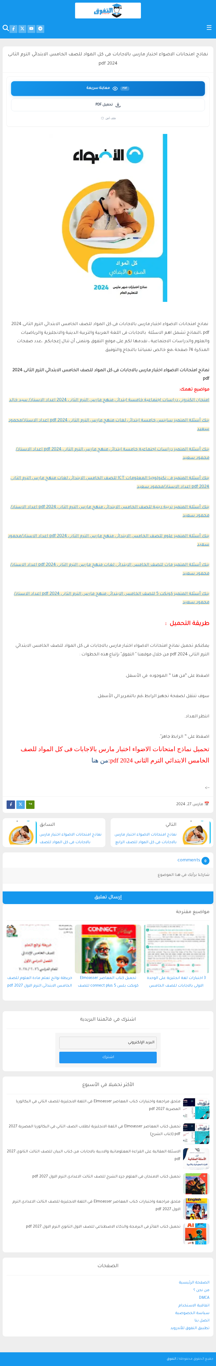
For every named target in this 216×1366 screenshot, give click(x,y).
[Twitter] (20, 804)
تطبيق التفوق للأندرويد (189, 1328)
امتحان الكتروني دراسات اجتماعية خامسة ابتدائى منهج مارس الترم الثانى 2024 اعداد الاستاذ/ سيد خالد (109, 400)
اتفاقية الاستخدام (193, 1306)
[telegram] (40, 29)
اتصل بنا (201, 1321)
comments (189, 860)
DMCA (204, 1298)
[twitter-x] (22, 29)
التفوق (171, 1359)
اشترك (108, 1057)
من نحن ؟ (201, 1290)
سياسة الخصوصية (192, 1313)
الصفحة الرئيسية (194, 1283)
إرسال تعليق (108, 897)
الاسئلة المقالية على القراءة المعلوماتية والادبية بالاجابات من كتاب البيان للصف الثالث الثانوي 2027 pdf (93, 1156)
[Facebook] (11, 804)
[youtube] (31, 29)
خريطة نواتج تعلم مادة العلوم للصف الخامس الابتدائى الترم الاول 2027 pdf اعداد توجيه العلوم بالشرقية (39, 983)
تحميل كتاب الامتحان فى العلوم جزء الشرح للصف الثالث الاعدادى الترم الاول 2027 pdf (106, 1177)
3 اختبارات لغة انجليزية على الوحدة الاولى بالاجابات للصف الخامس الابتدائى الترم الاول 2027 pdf (176, 983)
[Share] (30, 804)
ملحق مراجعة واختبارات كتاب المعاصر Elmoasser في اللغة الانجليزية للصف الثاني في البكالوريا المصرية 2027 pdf (98, 1106)
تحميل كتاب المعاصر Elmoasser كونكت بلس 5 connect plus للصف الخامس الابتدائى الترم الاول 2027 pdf (108, 983)
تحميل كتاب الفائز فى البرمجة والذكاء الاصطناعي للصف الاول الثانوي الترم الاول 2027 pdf (103, 1227)
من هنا (99, 760)
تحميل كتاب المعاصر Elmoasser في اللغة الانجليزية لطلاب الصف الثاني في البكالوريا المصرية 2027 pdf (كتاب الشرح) (94, 1131)
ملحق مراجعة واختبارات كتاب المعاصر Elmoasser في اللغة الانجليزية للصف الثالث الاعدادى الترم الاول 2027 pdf (96, 1206)
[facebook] (13, 29)
